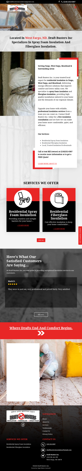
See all (41, 315)
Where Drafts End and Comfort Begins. (41, 328)
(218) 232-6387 (69, 2)
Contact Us (46, 431)
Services (45, 425)
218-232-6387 (51, 444)
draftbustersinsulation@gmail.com (21, 2)
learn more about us (47, 164)
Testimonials (47, 428)
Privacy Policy (47, 434)
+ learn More (23, 225)
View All (41, 240)
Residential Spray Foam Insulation (18, 444)
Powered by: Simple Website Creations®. (41, 468)
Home (44, 419)
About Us (45, 422)
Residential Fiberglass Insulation (18, 447)
